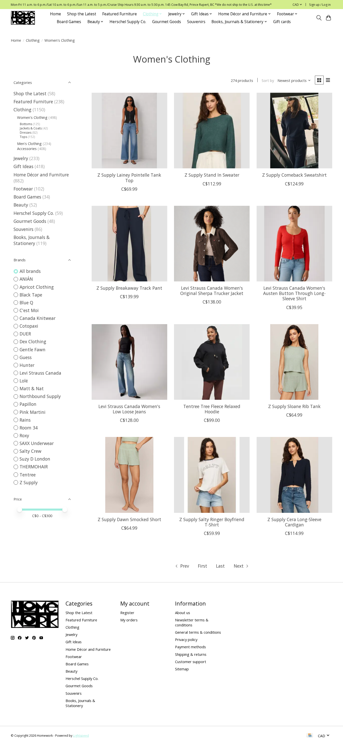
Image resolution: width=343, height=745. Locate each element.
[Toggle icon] (318, 17)
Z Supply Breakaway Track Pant (129, 288)
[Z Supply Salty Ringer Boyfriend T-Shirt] (212, 475)
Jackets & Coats (31, 128)
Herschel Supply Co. (127, 21)
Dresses (25, 132)
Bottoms (26, 124)
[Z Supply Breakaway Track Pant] (129, 243)
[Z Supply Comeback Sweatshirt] (294, 130)
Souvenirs (196, 21)
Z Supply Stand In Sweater (212, 175)
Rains (25, 420)
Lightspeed (81, 735)
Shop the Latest (81, 14)
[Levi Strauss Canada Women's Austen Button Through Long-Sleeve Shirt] (294, 243)
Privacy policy (186, 639)
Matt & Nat (32, 388)
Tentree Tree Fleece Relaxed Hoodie (211, 409)
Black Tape (31, 295)
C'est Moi (29, 310)
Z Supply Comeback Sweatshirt (294, 175)
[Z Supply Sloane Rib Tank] (294, 362)
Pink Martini (32, 412)
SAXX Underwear (37, 443)
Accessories (27, 148)
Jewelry (21, 158)
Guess (26, 357)
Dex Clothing (33, 341)
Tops (23, 137)
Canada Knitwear (37, 318)
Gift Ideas (23, 166)
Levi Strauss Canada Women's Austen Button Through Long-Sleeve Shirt (294, 293)
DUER (25, 334)
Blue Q (26, 303)
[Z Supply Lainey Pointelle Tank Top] (129, 130)
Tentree (28, 475)
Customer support (190, 661)
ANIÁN (26, 279)
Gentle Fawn (32, 349)
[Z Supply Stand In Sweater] (212, 130)
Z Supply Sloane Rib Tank (294, 406)
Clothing (33, 40)
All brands (30, 271)
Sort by (268, 80)
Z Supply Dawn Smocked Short (129, 519)
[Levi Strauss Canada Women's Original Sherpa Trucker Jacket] (212, 243)
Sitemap (182, 668)
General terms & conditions (198, 632)
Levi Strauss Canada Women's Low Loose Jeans (129, 409)
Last (220, 566)
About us (182, 612)
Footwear (23, 189)
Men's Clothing (29, 143)
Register (127, 612)
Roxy (24, 435)
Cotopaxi (29, 326)
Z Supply (29, 482)
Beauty (21, 205)
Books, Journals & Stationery (32, 240)
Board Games (69, 21)
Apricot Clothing (37, 287)
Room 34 (29, 428)
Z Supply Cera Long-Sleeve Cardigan (294, 522)
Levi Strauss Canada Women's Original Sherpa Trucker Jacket (211, 290)
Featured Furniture (119, 14)
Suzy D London (35, 459)
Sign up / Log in (320, 5)
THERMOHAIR (34, 467)
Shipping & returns (190, 654)
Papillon (28, 404)
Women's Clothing (32, 117)
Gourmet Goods (166, 21)
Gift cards (282, 21)
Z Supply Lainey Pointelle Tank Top (129, 177)
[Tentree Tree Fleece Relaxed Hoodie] (212, 362)
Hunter (27, 365)
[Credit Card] (310, 735)
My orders (129, 619)
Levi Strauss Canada (40, 373)
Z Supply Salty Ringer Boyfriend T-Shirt (211, 522)
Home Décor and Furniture (41, 175)
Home (55, 14)
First (202, 566)
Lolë (24, 381)
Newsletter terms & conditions (191, 622)
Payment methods (190, 646)
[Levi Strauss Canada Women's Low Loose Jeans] (129, 362)
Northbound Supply (40, 396)
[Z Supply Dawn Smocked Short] (129, 475)
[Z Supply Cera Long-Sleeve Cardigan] (294, 475)
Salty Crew (30, 451)
